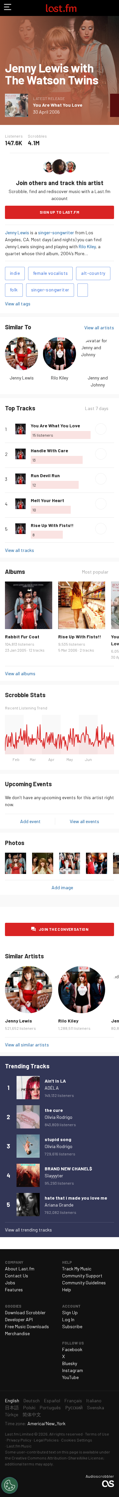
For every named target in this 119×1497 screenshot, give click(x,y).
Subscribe (72, 1326)
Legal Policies (46, 1440)
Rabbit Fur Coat (22, 636)
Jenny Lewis (17, 232)
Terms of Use (97, 1434)
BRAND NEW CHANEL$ (68, 1168)
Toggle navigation (8, 8)
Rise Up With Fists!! (52, 525)
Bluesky (69, 1363)
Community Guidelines (84, 1282)
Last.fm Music (19, 1446)
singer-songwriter (56, 232)
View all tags (17, 303)
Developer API (19, 1319)
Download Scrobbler (25, 1312)
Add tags (82, 290)
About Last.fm (19, 1268)
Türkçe (11, 1414)
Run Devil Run (45, 475)
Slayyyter (54, 1175)
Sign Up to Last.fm (59, 212)
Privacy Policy (19, 1440)
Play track (101, 429)
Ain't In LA (55, 1081)
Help (66, 1289)
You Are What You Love (57, 105)
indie (15, 273)
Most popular (95, 572)
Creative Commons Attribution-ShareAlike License (57, 1457)
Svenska (95, 1407)
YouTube (70, 1377)
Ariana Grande (59, 1205)
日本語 (12, 1407)
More (111, 429)
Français (73, 1400)
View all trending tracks (28, 1229)
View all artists (99, 327)
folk (14, 289)
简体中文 (31, 1414)
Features (14, 1289)
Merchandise (17, 1333)
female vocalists (50, 273)
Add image (62, 887)
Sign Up (70, 1312)
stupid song (58, 1139)
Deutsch (31, 1400)
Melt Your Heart (47, 500)
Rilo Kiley (87, 246)
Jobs (10, 1282)
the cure (54, 1110)
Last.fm (61, 8)
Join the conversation (63, 929)
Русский (74, 1407)
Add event (30, 821)
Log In (68, 1319)
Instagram (72, 1370)
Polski (29, 1407)
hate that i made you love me (76, 1198)
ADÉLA (52, 1088)
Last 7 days (96, 408)
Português (50, 1407)
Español (52, 1400)
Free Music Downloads (27, 1326)
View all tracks (19, 550)
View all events (84, 821)
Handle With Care (49, 450)
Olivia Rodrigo (58, 1117)
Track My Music (76, 1268)
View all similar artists (27, 1044)
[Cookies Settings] (9, 1485)
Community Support (82, 1275)
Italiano (93, 1400)
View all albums (20, 673)
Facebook (72, 1349)
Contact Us (16, 1275)
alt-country (93, 273)
